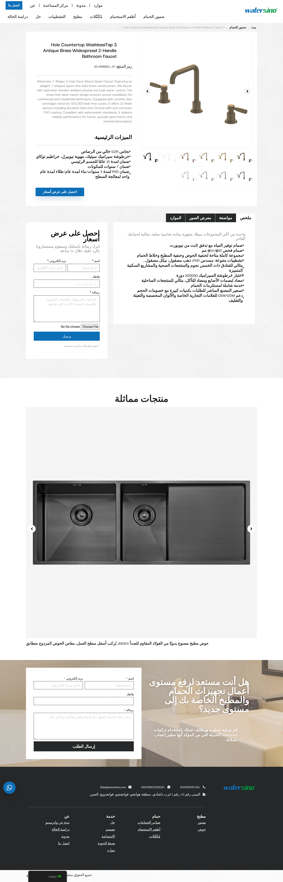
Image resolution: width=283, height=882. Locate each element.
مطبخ (77, 16)
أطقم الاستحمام (123, 16)
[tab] (245, 218)
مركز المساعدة (55, 5)
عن (32, 5)
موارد (98, 5)
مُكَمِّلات (96, 16)
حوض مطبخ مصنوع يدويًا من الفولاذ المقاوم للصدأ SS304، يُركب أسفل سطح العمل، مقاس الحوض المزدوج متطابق (117, 643)
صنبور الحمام (153, 16)
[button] (147, 91)
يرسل (67, 336)
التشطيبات (57, 16)
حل (38, 16)
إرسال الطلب (84, 746)
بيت (253, 27)
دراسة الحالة (18, 16)
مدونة (81, 5)
